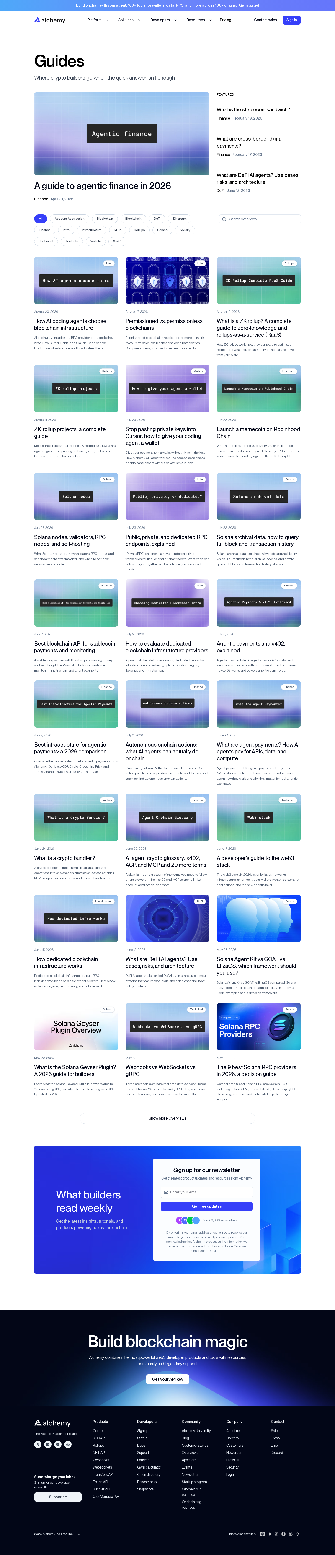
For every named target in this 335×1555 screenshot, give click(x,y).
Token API (100, 1482)
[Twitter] (37, 1444)
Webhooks (101, 1460)
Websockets (102, 1467)
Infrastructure (92, 230)
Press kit (232, 1460)
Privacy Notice (222, 1246)
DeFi (157, 218)
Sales (275, 1431)
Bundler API (101, 1489)
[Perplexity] (276, 1534)
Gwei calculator (149, 1467)
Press (275, 1438)
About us (233, 1431)
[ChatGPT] (262, 1534)
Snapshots (145, 1489)
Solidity (185, 230)
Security (232, 1467)
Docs (141, 1445)
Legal (230, 1474)
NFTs (118, 230)
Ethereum (180, 218)
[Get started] (167, 5)
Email (275, 1445)
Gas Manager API (106, 1496)
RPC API (99, 1438)
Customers (234, 1445)
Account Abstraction (70, 218)
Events (187, 1467)
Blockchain (105, 218)
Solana (162, 230)
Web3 (117, 241)
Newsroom (234, 1453)
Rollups (139, 230)
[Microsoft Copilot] (283, 1534)
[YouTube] (58, 1444)
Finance (45, 230)
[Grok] (297, 1534)
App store (189, 1460)
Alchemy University (196, 1431)
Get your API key (167, 1379)
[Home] (49, 20)
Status (142, 1438)
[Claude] (290, 1534)
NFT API (99, 1453)
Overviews (190, 1453)
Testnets (71, 241)
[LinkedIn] (48, 1444)
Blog (185, 1438)
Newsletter (190, 1474)
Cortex (98, 1431)
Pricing (225, 20)
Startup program (194, 1482)
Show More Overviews (167, 1118)
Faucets (143, 1460)
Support (143, 1453)
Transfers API (103, 1474)
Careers (232, 1438)
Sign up (142, 1431)
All (40, 218)
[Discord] (68, 1444)
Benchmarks (147, 1482)
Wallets (95, 241)
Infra (66, 230)
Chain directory (148, 1474)
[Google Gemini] (269, 1534)
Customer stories (195, 1445)
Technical (46, 241)
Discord (277, 1453)
